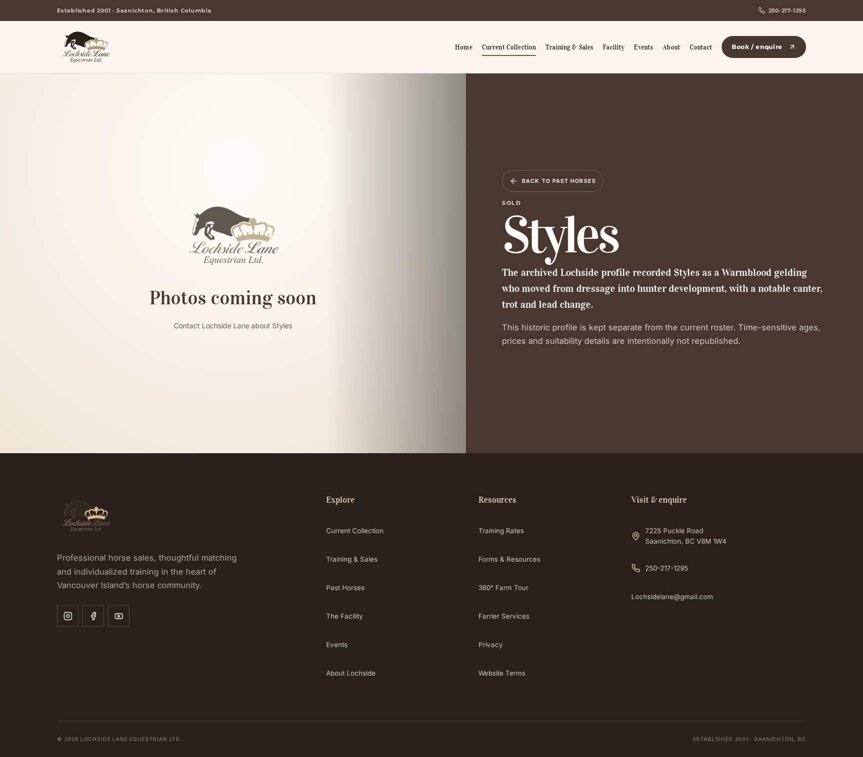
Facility (613, 47)
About (671, 47)
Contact (701, 47)
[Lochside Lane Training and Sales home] (118, 46)
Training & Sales (569, 47)
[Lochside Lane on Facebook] (93, 616)
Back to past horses (559, 180)
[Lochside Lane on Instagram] (67, 616)
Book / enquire (757, 46)
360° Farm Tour (503, 588)
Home (463, 47)
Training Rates (501, 531)
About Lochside (351, 673)
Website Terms (501, 673)
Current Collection (509, 47)
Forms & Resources (509, 559)
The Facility (344, 616)
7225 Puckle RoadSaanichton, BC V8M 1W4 (686, 536)
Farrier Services (503, 616)
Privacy (490, 645)
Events (643, 47)
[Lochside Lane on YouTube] (118, 616)
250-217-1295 (787, 10)
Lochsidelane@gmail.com (672, 597)
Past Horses (345, 588)
